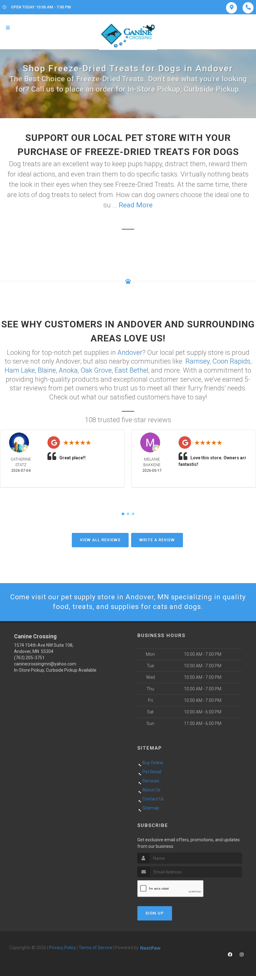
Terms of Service (95, 947)
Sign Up (154, 913)
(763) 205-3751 (29, 657)
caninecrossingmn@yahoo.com (45, 663)
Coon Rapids (231, 361)
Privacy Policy (62, 947)
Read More (136, 205)
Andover (129, 352)
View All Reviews (100, 540)
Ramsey (197, 361)
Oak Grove (96, 370)
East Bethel (131, 370)
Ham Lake (20, 370)
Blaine (47, 370)
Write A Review (157, 540)
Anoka (68, 370)
